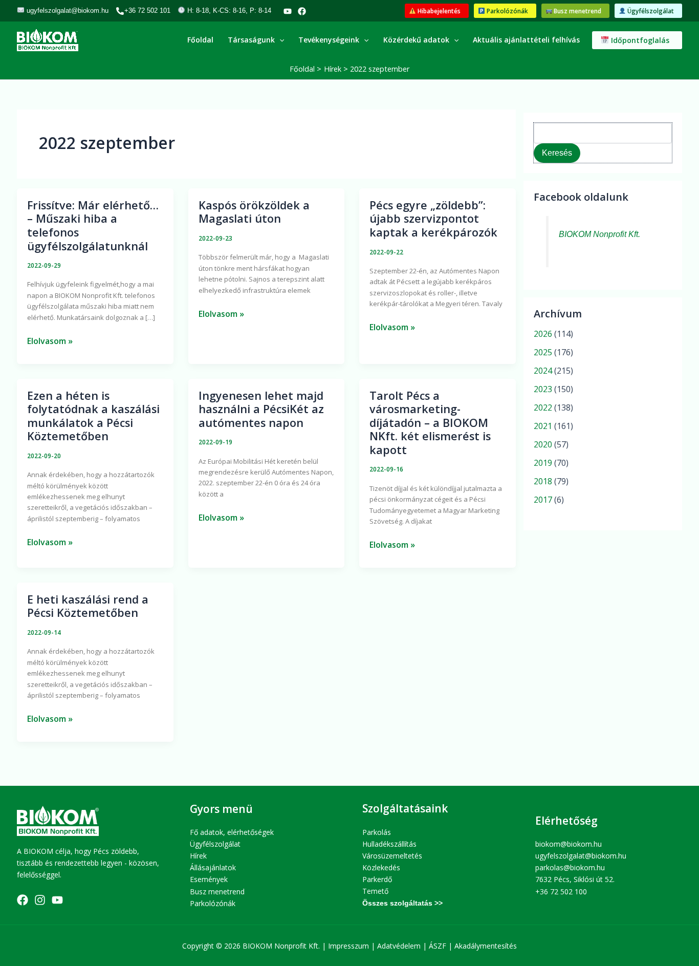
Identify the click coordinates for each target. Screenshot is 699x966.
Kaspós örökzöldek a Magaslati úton (254, 212)
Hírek (198, 856)
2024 (543, 370)
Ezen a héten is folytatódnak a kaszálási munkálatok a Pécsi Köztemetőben (93, 416)
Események (209, 879)
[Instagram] (40, 900)
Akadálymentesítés (485, 946)
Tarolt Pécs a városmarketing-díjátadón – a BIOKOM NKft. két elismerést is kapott (430, 422)
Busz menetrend (217, 891)
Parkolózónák (212, 903)
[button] (437, 11)
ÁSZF (437, 946)
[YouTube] (287, 11)
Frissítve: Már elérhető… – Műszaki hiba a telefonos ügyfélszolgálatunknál (93, 225)
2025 (543, 352)
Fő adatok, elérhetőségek (232, 832)
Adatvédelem (399, 946)
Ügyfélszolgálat (215, 844)
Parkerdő (377, 879)
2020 (543, 444)
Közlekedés (381, 867)
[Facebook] (302, 11)
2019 (543, 462)
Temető (375, 891)
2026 (543, 333)
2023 (543, 389)
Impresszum (348, 946)
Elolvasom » (50, 340)
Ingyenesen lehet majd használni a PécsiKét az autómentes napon (261, 409)
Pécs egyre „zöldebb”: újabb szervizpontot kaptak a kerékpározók (433, 219)
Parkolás (376, 832)
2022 (543, 407)
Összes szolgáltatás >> (402, 903)
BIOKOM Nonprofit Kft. (599, 234)
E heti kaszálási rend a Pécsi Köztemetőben (87, 606)
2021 (543, 426)
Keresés (557, 152)
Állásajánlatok (213, 867)
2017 (543, 499)
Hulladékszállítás (389, 844)
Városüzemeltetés (392, 856)
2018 (543, 481)
